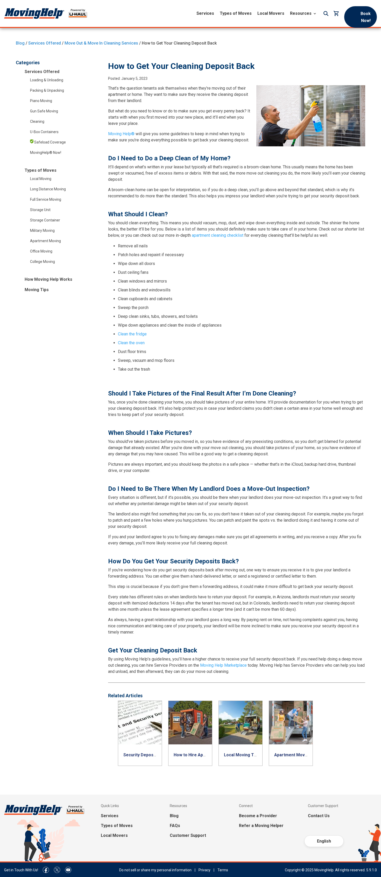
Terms (222, 870)
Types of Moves (236, 13)
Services (205, 13)
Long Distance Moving (48, 189)
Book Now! (366, 17)
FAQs (175, 825)
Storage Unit (40, 210)
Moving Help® (121, 133)
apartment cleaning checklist (217, 235)
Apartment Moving (45, 241)
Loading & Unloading (46, 80)
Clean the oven (131, 342)
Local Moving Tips (242, 754)
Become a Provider (258, 815)
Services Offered (44, 43)
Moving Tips (37, 289)
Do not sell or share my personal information (155, 870)
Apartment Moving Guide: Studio (305, 754)
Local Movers (270, 13)
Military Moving (42, 230)
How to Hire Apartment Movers (204, 754)
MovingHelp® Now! (45, 152)
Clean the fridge (132, 334)
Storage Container (45, 220)
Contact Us (319, 815)
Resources (301, 13)
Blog (20, 43)
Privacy (204, 870)
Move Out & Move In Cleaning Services (101, 43)
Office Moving (41, 251)
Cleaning (37, 121)
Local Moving (40, 179)
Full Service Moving (45, 199)
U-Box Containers (44, 132)
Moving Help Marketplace (223, 665)
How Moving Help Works (48, 279)
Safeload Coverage (49, 142)
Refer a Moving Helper (261, 825)
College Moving (42, 262)
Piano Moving (41, 101)
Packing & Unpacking (47, 90)
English (324, 841)
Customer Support (188, 835)
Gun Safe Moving (44, 111)
